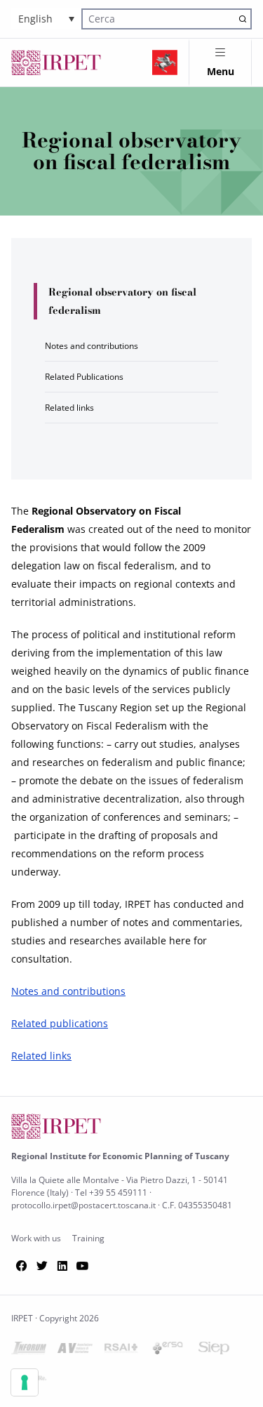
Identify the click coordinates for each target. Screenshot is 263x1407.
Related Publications (84, 377)
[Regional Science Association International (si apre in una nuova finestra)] (121, 1350)
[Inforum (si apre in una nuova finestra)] (28, 1350)
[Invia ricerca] (242, 19)
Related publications (59, 1023)
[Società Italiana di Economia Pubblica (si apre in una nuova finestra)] (213, 1350)
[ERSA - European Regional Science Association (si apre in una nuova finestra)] (167, 1350)
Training (88, 1238)
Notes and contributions (91, 346)
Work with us (36, 1238)
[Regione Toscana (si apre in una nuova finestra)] (164, 62)
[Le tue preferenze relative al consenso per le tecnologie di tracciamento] (24, 1382)
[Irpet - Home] (56, 62)
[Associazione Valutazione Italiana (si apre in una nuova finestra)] (75, 1350)
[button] (46, 18)
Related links (69, 408)
